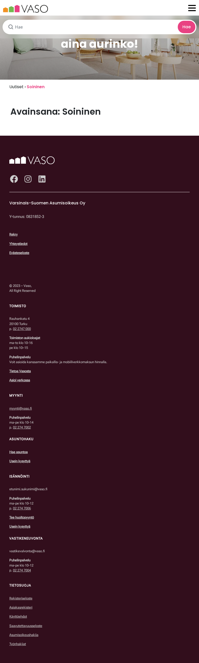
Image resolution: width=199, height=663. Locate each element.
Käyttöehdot (18, 616)
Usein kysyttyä (19, 461)
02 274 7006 (22, 508)
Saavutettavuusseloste (25, 626)
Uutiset (16, 87)
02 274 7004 (22, 570)
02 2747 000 (22, 329)
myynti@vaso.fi (20, 408)
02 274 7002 (22, 427)
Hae (186, 27)
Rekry (13, 234)
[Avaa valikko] (192, 8)
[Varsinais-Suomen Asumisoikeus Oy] (25, 8)
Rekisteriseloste (20, 598)
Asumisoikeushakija (23, 635)
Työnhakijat (17, 644)
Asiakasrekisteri (20, 607)
